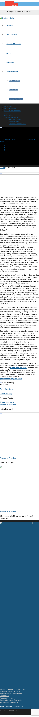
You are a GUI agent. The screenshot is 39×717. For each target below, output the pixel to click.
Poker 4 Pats (13, 90)
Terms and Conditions (9, 702)
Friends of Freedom (13, 44)
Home (2, 168)
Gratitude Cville (9, 139)
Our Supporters (11, 5)
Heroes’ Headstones (16, 99)
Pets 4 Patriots (14, 81)
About (8, 53)
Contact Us (4, 696)
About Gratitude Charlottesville (12, 689)
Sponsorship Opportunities (11, 694)
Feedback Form (6, 698)
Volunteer (9, 3)
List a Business (11, 35)
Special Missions (12, 71)
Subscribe (10, 62)
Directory (9, 25)
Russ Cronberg (6, 394)
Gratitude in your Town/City (11, 700)
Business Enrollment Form (10, 691)
